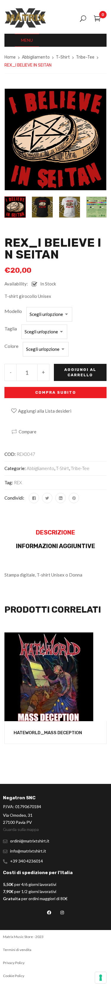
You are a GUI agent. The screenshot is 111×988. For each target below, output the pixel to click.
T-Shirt (63, 57)
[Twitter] (47, 498)
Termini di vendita (17, 949)
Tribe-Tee (85, 57)
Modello (13, 311)
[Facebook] (34, 498)
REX (18, 482)
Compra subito (55, 392)
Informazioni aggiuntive (55, 546)
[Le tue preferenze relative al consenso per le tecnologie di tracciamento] (100, 977)
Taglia (10, 328)
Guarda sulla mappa (21, 829)
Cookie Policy (13, 976)
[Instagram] (62, 912)
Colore (11, 346)
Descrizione (55, 532)
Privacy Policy (14, 962)
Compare (27, 431)
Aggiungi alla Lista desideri (44, 411)
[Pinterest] (74, 498)
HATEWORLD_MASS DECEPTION (48, 732)
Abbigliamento (36, 57)
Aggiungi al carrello (80, 372)
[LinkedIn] (60, 498)
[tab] (55, 534)
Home (10, 57)
